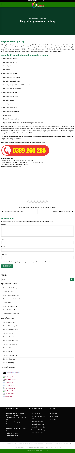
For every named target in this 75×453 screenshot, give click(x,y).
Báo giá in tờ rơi (7, 351)
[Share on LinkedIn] (46, 201)
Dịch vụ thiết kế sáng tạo (10, 288)
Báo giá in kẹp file (8, 333)
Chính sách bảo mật (37, 433)
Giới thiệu (54, 413)
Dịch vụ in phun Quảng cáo (11, 295)
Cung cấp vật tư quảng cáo (11, 313)
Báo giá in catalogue (9, 362)
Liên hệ (54, 419)
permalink (54, 207)
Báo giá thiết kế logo (9, 322)
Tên (2, 239)
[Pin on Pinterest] (40, 201)
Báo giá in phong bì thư (10, 355)
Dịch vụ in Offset (8, 291)
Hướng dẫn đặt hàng (37, 421)
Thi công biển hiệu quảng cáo (37, 18)
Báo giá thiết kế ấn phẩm (10, 326)
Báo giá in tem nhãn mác (10, 337)
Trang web (4, 254)
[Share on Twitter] (34, 201)
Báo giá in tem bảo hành (10, 329)
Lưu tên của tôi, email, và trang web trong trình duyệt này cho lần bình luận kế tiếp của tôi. (27, 262)
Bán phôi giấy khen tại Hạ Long (13, 211)
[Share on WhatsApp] (28, 201)
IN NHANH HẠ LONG (42, 450)
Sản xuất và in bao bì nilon (11, 310)
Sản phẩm (55, 416)
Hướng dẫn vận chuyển (38, 427)
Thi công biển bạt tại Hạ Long (62, 211)
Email (3, 246)
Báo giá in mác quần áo (10, 344)
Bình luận (4, 224)
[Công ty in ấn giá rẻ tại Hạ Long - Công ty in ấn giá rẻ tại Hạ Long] (37, 5)
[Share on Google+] (43, 201)
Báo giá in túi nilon (8, 348)
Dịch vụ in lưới (7, 302)
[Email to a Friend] (37, 201)
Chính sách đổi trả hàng (38, 430)
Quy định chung (35, 413)
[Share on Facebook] (31, 201)
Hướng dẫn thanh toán (37, 424)
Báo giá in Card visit (9, 359)
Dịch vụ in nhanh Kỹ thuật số (11, 299)
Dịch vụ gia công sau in (10, 306)
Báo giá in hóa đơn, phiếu (10, 340)
